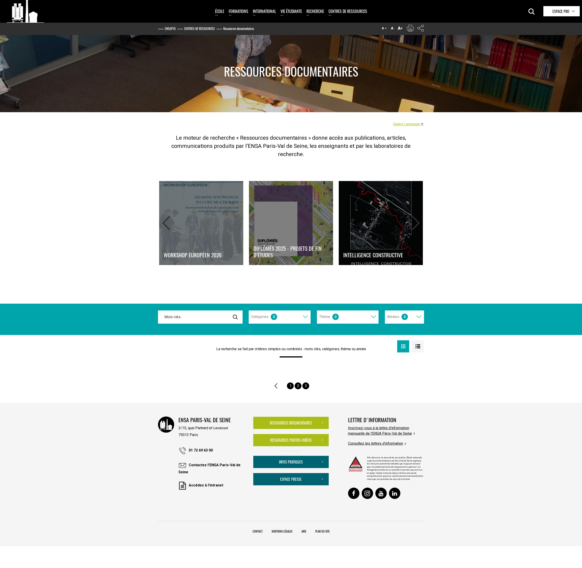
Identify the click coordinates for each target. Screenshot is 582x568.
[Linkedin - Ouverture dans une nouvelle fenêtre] (394, 493)
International (264, 11)
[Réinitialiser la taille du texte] (392, 29)
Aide (303, 531)
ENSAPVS (170, 28)
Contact (258, 531)
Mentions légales (282, 531)
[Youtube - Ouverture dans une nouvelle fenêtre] (381, 493)
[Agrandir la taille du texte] (400, 29)
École (219, 11)
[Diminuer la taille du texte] (384, 29)
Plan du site (322, 531)
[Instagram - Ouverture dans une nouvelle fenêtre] (367, 493)
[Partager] (420, 29)
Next (416, 222)
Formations (238, 11)
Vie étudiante (291, 11)
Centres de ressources (348, 11)
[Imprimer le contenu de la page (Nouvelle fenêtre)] (410, 29)
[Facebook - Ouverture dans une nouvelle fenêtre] (353, 493)
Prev (166, 222)
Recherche (315, 11)
